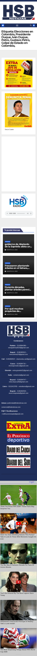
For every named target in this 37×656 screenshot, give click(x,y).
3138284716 (21, 363)
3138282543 (21, 352)
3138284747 (21, 380)
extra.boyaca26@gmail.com (18, 382)
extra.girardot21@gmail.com (22, 370)
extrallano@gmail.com (26, 386)
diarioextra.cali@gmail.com (26, 359)
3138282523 (10, 359)
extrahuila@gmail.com (21, 375)
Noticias (7, 241)
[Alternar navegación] (17, 25)
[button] (30, 25)
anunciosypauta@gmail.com (18, 393)
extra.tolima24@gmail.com (18, 354)
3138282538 (21, 391)
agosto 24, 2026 (12, 249)
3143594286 (21, 345)
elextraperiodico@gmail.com (18, 366)
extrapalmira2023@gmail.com (18, 347)
